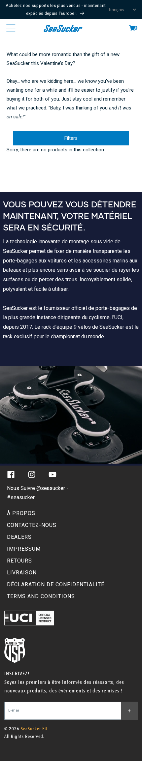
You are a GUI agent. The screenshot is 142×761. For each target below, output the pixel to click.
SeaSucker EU (34, 729)
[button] (132, 28)
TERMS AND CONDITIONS (41, 596)
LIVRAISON (22, 572)
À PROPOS (21, 513)
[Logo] (63, 28)
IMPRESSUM (24, 549)
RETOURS (19, 561)
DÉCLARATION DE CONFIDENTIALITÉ (55, 584)
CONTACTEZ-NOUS (31, 525)
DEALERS (19, 537)
